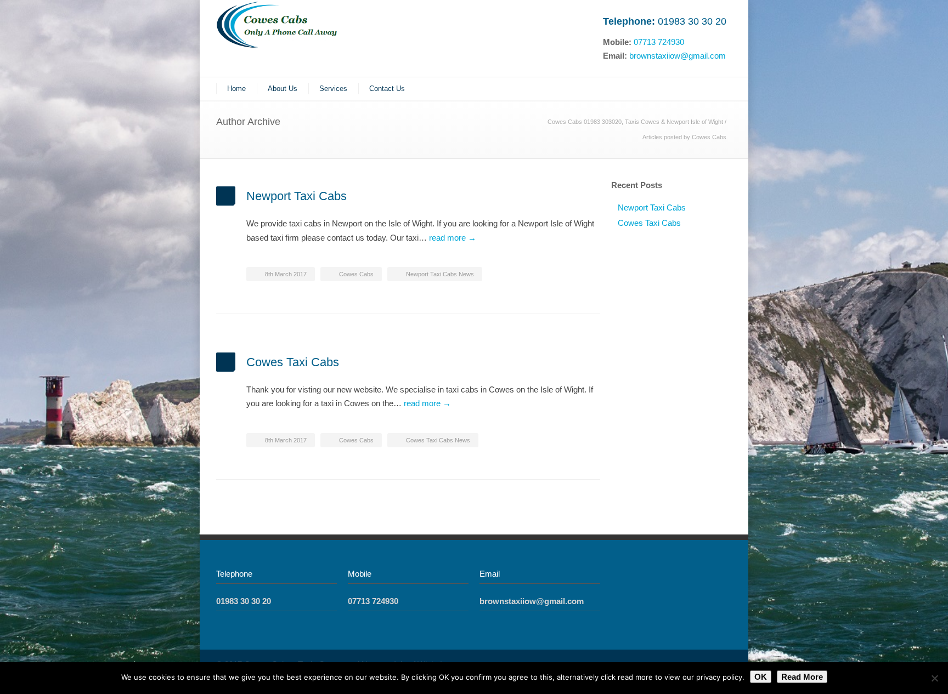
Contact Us (387, 88)
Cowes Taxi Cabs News (438, 440)
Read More (802, 676)
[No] (934, 678)
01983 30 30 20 (692, 21)
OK (760, 676)
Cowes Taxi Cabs (292, 362)
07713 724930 (659, 42)
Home (236, 88)
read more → (452, 237)
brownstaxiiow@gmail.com (677, 55)
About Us (282, 88)
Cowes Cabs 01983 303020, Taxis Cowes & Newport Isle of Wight (635, 121)
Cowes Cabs (356, 274)
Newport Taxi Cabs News (440, 274)
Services (333, 88)
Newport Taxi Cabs (296, 196)
